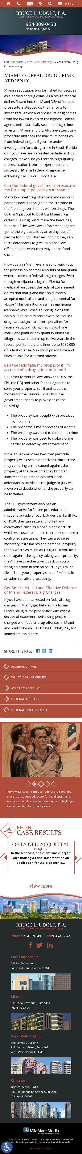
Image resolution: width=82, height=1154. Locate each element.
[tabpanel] (41, 750)
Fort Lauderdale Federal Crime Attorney (28, 62)
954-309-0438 (41, 26)
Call (19, 3)
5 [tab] (53, 784)
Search (50, 3)
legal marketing (31, 1142)
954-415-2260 (61, 936)
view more (41, 886)
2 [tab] (35, 784)
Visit (40, 3)
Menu (69, 3)
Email (30, 3)
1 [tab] (28, 784)
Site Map (34, 1148)
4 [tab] (47, 784)
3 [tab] (41, 784)
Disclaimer (46, 1148)
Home (9, 3)
